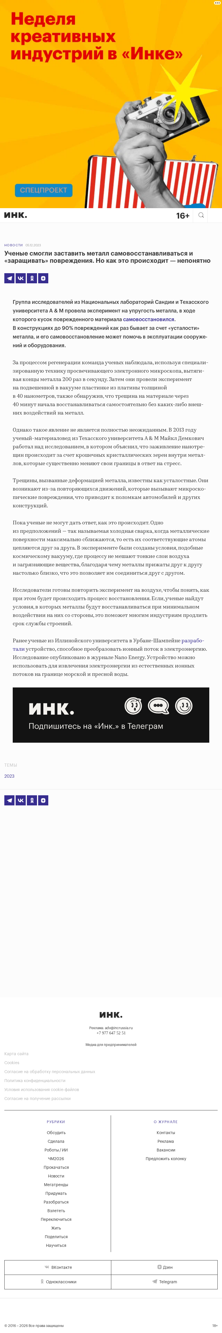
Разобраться (56, 1202)
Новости (13, 245)
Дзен (168, 1268)
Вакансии (166, 1150)
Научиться (56, 1246)
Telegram (167, 1282)
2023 (9, 776)
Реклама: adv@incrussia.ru (111, 1028)
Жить (56, 1228)
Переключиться (56, 1220)
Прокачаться (56, 1168)
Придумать (56, 1194)
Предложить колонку (166, 1159)
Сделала (56, 1142)
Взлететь (56, 1211)
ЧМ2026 (56, 1159)
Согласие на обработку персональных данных (49, 1072)
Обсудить (56, 1133)
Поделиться (56, 1237)
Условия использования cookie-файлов (41, 1090)
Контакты (166, 1133)
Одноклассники (60, 1282)
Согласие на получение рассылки (37, 1099)
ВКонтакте (61, 1268)
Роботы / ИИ (56, 1150)
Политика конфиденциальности (34, 1081)
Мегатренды (56, 1185)
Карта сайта (16, 1054)
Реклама (166, 1142)
